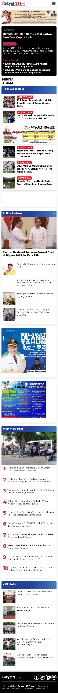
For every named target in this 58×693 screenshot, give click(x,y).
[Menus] (54, 3)
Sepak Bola (24, 163)
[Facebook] (36, 678)
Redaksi (5, 688)
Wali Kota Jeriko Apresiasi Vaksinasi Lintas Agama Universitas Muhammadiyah (34, 642)
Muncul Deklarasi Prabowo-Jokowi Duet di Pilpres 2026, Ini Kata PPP (28, 254)
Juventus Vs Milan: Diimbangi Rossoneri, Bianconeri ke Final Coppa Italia (27, 71)
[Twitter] (42, 678)
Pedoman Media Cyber (35, 688)
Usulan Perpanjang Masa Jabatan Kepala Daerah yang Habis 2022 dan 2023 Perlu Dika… (34, 282)
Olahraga (9, 44)
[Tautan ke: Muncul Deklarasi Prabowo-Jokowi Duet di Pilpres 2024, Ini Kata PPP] (29, 233)
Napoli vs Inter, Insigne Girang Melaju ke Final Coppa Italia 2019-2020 (35, 153)
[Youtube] (54, 678)
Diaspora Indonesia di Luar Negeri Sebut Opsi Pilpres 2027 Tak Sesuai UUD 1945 (33, 312)
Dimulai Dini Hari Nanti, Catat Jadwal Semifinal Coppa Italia (34, 182)
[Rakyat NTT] (13, 3)
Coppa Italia (25, 97)
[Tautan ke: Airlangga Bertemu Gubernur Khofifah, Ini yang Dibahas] (9, 298)
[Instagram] (48, 678)
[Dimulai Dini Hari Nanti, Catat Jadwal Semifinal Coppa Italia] (40, 54)
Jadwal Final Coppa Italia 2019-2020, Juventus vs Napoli (35, 117)
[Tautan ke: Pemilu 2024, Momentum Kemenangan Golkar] (9, 268)
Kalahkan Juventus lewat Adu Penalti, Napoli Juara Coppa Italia (26, 65)
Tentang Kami (44, 686)
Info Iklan (16, 688)
